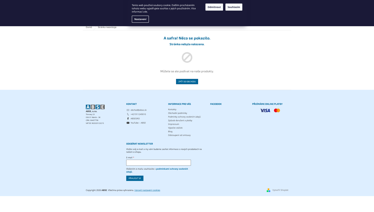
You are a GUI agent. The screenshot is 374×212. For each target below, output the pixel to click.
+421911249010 (138, 114)
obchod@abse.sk (139, 110)
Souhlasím (234, 7)
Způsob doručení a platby (180, 120)
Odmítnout (214, 7)
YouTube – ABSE (138, 122)
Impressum (173, 124)
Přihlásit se (135, 178)
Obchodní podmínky (177, 113)
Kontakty (172, 109)
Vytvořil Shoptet (280, 190)
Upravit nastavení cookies (147, 190)
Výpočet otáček (175, 127)
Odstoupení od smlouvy (179, 135)
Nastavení (140, 19)
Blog (170, 131)
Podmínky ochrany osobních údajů (184, 116)
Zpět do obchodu (187, 81)
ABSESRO (135, 118)
